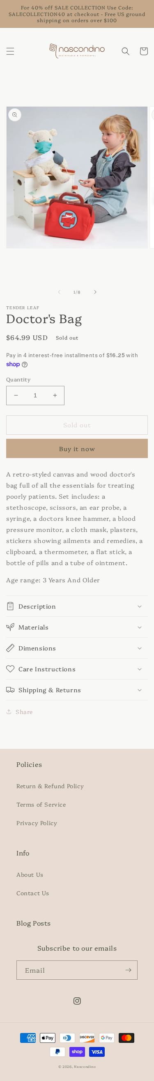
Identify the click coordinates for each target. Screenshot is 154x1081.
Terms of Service (41, 804)
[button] (10, 51)
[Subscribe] (128, 970)
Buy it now (77, 448)
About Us (30, 874)
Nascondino (85, 1066)
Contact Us (32, 893)
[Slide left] (59, 292)
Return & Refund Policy (50, 786)
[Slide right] (95, 292)
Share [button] (24, 711)
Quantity (18, 379)
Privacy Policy (36, 823)
